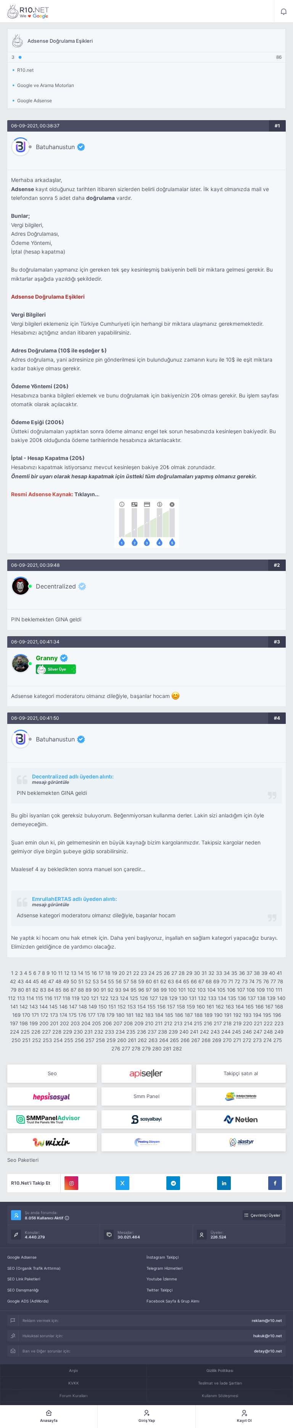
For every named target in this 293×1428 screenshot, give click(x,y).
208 (128, 1023)
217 (218, 1023)
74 (251, 981)
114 (30, 998)
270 (227, 1040)
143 (33, 1006)
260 (121, 1040)
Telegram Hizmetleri (164, 1268)
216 (208, 1023)
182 (139, 1015)
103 (201, 990)
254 (58, 1040)
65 (186, 981)
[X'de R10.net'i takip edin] (122, 1183)
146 (63, 1006)
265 (174, 1040)
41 (279, 973)
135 (232, 998)
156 (161, 1006)
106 (231, 990)
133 (212, 998)
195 (267, 1015)
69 (216, 981)
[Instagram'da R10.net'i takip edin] (71, 1183)
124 (124, 998)
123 (114, 998)
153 (131, 1006)
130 (183, 998)
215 (198, 1023)
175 (73, 1015)
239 (173, 1032)
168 (279, 1006)
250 (16, 1040)
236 (141, 1032)
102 (191, 990)
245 (236, 1032)
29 (189, 973)
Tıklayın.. (86, 494)
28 (182, 973)
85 (58, 990)
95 (133, 990)
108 (250, 990)
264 (163, 1040)
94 (126, 990)
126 (144, 998)
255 (68, 1040)
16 (94, 973)
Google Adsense (22, 1257)
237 (152, 1032)
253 (47, 1040)
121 (94, 998)
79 (13, 990)
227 (46, 1032)
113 (21, 998)
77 (273, 981)
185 (169, 1015)
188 (198, 1015)
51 (81, 981)
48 (58, 981)
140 (281, 998)
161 (210, 1006)
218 (227, 1023)
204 (85, 1023)
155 (151, 1006)
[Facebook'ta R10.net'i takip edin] (275, 1183)
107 (241, 990)
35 (234, 973)
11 (60, 973)
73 (245, 981)
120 (85, 998)
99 (164, 990)
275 (277, 1040)
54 (103, 981)
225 (25, 1032)
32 (211, 973)
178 (101, 1015)
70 (224, 981)
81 (28, 990)
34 (227, 973)
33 (219, 973)
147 (73, 1006)
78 (280, 981)
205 (96, 1023)
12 (66, 973)
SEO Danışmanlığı (23, 1290)
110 (270, 990)
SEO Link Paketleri (23, 1279)
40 (272, 973)
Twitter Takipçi (159, 1290)
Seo (52, 1073)
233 (109, 1032)
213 (178, 1023)
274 (267, 1040)
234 (120, 1032)
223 (278, 1023)
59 (141, 981)
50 (74, 981)
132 (202, 998)
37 (249, 973)
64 (178, 981)
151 (112, 1006)
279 (146, 1048)
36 (242, 973)
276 (115, 1048)
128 (163, 998)
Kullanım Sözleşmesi (220, 1395)
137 (252, 998)
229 (67, 1032)
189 (208, 1015)
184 (159, 1015)
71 (230, 981)
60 (149, 981)
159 (191, 1006)
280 (156, 1048)
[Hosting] (241, 1119)
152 (122, 1006)
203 (75, 1023)
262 (142, 1040)
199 (33, 1023)
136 (242, 998)
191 (228, 1015)
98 (156, 990)
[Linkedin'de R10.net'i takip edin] (224, 1183)
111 (278, 990)
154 (141, 1006)
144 (43, 1006)
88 (81, 990)
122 (104, 998)
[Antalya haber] (241, 1096)
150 (102, 1006)
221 (258, 1023)
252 (36, 1040)
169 (16, 1015)
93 (118, 990)
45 (36, 981)
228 (56, 1032)
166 (259, 1006)
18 (107, 973)
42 (13, 981)
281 (167, 1048)
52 (88, 981)
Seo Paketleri (23, 1160)
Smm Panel (146, 1096)
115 (39, 998)
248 (268, 1032)
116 (48, 998)
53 (96, 981)
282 (177, 1048)
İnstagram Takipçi (162, 1257)
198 (23, 1023)
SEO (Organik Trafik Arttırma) (34, 1268)
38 (257, 973)
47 (51, 981)
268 (206, 1040)
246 (247, 1032)
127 (154, 998)
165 (249, 1006)
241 (194, 1032)
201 (54, 1023)
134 (222, 998)
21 (129, 973)
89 (88, 990)
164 (239, 1006)
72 (237, 981)
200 (43, 1023)
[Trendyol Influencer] (52, 1142)
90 (96, 990)
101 (182, 990)
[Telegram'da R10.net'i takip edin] (173, 1183)
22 (136, 973)
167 (269, 1006)
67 (201, 981)
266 (185, 1040)
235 (130, 1032)
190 (218, 1015)
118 (66, 998)
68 (209, 981)
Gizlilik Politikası (219, 1370)
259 (111, 1040)
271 (237, 1040)
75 (259, 981)
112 (12, 998)
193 (247, 1015)
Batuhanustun (55, 147)
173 (54, 1015)
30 (197, 973)
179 (110, 1015)
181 (130, 1015)
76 (266, 981)
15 (87, 973)
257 (89, 1040)
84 (51, 990)
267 (195, 1040)
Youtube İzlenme (161, 1279)
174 (63, 1015)
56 (119, 981)
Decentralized (56, 586)
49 (66, 981)
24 (151, 973)
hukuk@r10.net (267, 1335)
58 (133, 981)
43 (21, 981)
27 (174, 973)
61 (156, 981)
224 (14, 1032)
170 (26, 1015)
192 (237, 1015)
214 (188, 1023)
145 (53, 1006)
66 (194, 981)
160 (200, 1006)
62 (163, 981)
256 (79, 1040)
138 (261, 998)
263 (153, 1040)
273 (257, 1040)
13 (73, 973)
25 (159, 973)
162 (220, 1006)
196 (277, 1015)
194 (257, 1015)
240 (183, 1032)
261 (132, 1040)
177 (91, 1015)
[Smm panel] (52, 1119)
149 (93, 1006)
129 (173, 998)
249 (278, 1032)
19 (114, 973)
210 (149, 1023)
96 (141, 990)
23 (144, 973)
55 (111, 981)
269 (216, 1040)
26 (167, 973)
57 (126, 981)
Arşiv (73, 1370)
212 (168, 1023)
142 (23, 1006)
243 (215, 1032)
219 (237, 1023)
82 (35, 990)
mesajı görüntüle (50, 782)
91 (103, 990)
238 (162, 1032)
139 (271, 998)
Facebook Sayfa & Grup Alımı (172, 1301)
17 (100, 973)
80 (21, 990)
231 (88, 1032)
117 (57, 998)
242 (204, 1032)
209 (138, 1023)
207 (117, 1023)
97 (148, 990)
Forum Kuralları (73, 1395)
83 (43, 990)
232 (98, 1032)
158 (181, 1006)
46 (43, 981)
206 (107, 1023)
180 (120, 1015)
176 (82, 1015)
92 (111, 990)
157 (171, 1006)
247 (257, 1032)
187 (189, 1015)
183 (149, 1015)
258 (100, 1040)
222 (268, 1023)
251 (26, 1040)
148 (83, 1006)
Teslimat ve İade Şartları (220, 1383)
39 (264, 973)
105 (221, 990)
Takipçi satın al (241, 1073)
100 (172, 990)
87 (73, 990)
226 (35, 1032)
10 (53, 973)
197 (14, 1023)
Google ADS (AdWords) (28, 1301)
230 (78, 1032)
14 (80, 973)
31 (204, 973)
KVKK (73, 1383)
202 (64, 1023)
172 (44, 1015)
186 (179, 1015)
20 (122, 973)
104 (211, 990)
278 (136, 1048)
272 (247, 1040)
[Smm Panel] (146, 1074)
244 (225, 1032)
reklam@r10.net (267, 1320)
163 (229, 1006)
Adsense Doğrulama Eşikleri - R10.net (28, 11)
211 (159, 1023)
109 (260, 990)
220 (247, 1023)
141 (14, 1006)
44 (28, 981)
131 (192, 998)
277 (126, 1048)
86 (66, 990)
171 (35, 1015)
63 (171, 981)
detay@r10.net (268, 1351)
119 (75, 998)
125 (134, 998)
